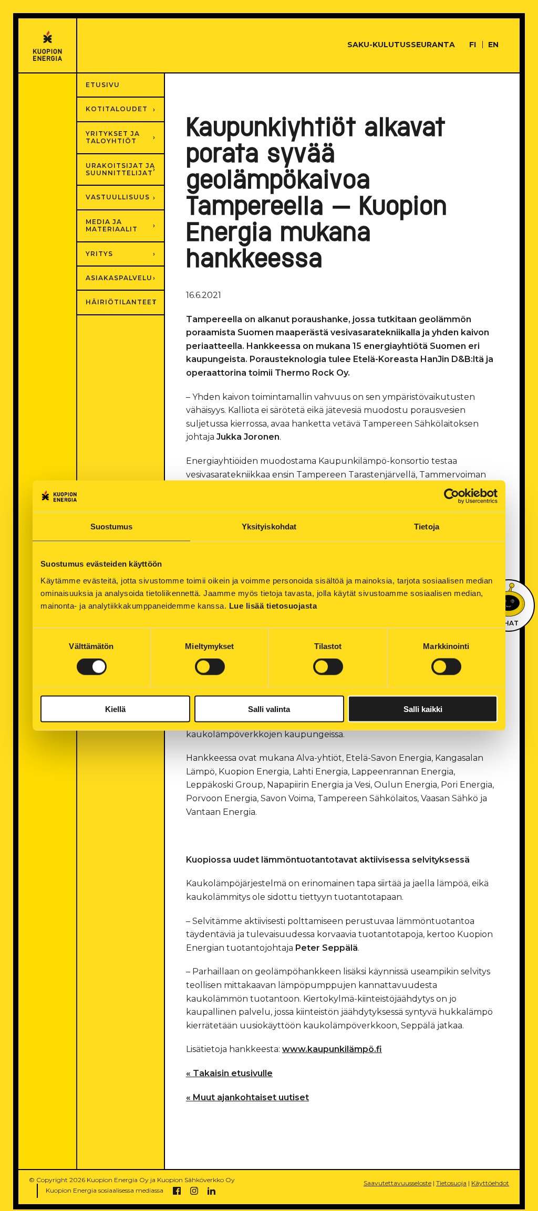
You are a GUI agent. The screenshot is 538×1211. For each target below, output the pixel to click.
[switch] (210, 666)
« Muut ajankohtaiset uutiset (247, 1097)
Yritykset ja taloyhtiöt (113, 137)
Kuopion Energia (47, 45)
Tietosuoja (451, 1183)
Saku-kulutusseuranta (401, 44)
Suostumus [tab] (111, 526)
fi (472, 44)
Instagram (194, 1191)
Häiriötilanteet (121, 302)
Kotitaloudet (117, 109)
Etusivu (103, 85)
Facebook (177, 1191)
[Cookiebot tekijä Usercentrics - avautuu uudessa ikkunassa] (452, 496)
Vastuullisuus (118, 197)
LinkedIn (211, 1191)
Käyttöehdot (490, 1183)
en (493, 44)
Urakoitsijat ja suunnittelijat (120, 169)
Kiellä (115, 708)
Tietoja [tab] (426, 526)
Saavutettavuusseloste (397, 1183)
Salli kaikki (423, 708)
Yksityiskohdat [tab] (269, 526)
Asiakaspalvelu (119, 278)
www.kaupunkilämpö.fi (332, 1049)
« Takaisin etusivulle (229, 1073)
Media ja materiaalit (112, 225)
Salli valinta (269, 708)
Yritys (99, 254)
